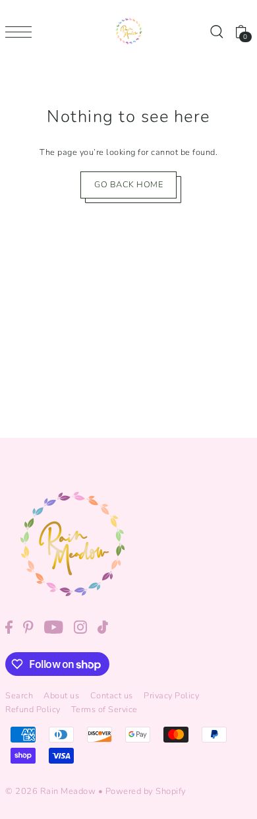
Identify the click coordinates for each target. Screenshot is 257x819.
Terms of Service (104, 709)
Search (19, 696)
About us (61, 696)
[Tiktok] (103, 627)
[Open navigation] (21, 32)
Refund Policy (33, 709)
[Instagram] (80, 627)
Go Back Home (128, 185)
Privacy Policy (171, 696)
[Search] (216, 31)
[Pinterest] (28, 627)
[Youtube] (53, 627)
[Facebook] (9, 627)
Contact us (111, 696)
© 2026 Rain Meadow (50, 791)
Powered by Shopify (145, 791)
